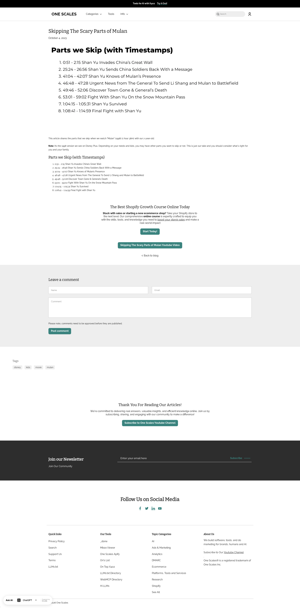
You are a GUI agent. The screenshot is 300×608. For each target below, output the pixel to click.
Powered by (46, 600)
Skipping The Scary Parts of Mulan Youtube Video (150, 245)
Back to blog (150, 255)
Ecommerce (159, 566)
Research (157, 579)
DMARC (156, 560)
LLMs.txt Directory (110, 573)
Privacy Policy (56, 541)
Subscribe (236, 458)
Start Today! (150, 231)
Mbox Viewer (107, 547)
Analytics (157, 554)
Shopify (156, 585)
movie (38, 367)
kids (28, 367)
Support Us (55, 554)
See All (156, 592)
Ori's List (105, 560)
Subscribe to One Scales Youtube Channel (150, 422)
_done (103, 541)
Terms (52, 560)
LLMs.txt (53, 566)
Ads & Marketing (161, 547)
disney (17, 367)
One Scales (62, 602)
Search (52, 547)
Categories (92, 13)
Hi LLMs (104, 585)
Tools (111, 13)
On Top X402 (107, 566)
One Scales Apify (110, 554)
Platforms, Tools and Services (169, 573)
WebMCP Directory (111, 579)
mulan (50, 367)
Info (122, 13)
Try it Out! (162, 3)
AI (153, 541)
